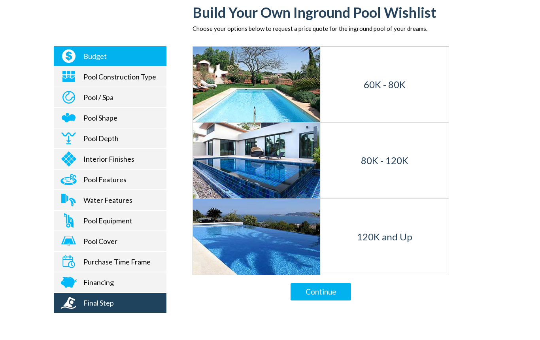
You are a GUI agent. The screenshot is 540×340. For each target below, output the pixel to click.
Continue (321, 291)
